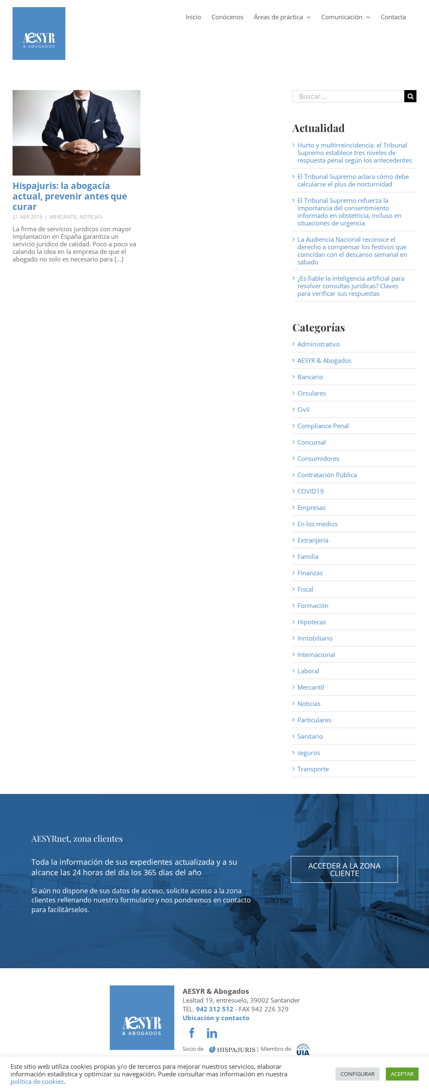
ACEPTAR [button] (402, 1074)
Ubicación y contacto (216, 1017)
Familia (307, 556)
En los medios (317, 523)
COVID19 (310, 491)
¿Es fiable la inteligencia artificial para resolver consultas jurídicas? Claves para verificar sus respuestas (350, 285)
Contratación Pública (327, 474)
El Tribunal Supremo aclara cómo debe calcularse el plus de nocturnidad (353, 180)
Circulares (311, 393)
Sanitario (310, 736)
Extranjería (312, 540)
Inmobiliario (315, 638)
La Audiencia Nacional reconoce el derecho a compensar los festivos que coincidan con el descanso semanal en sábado (352, 250)
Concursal (311, 442)
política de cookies (37, 1081)
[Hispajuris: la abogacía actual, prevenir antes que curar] (76, 133)
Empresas (311, 507)
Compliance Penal (323, 425)
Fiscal (305, 589)
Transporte (313, 769)
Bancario (310, 376)
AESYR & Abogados (324, 360)
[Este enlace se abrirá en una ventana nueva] (232, 1049)
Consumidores (318, 458)
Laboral (308, 671)
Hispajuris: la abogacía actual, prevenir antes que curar (70, 196)
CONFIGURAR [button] (358, 1074)
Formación (312, 605)
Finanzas (310, 573)
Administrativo (318, 344)
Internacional (316, 654)
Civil (303, 409)
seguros (308, 752)
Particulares (314, 720)
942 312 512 (214, 1009)
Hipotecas (311, 622)
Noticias (91, 216)
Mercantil (63, 216)
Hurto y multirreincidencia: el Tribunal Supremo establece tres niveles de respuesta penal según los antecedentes (354, 152)
